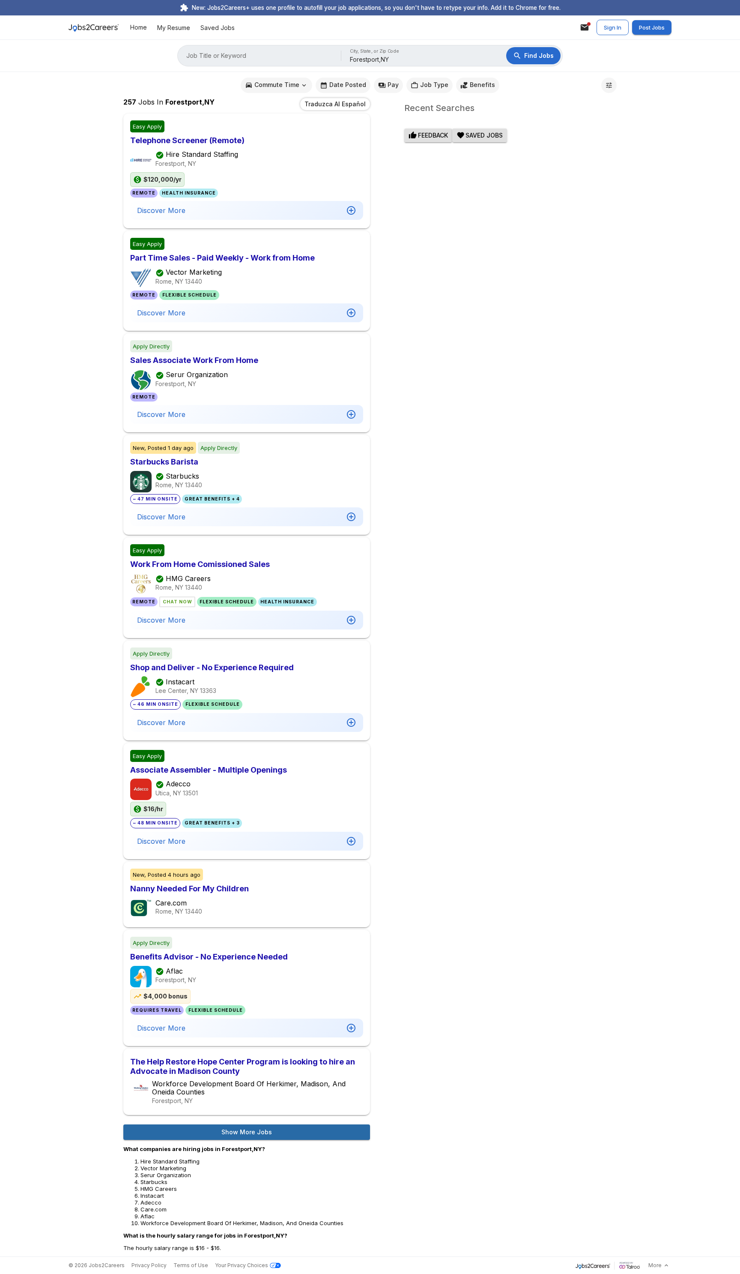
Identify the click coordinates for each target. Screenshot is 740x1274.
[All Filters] (609, 85)
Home (138, 27)
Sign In (612, 27)
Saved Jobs (217, 27)
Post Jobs (652, 27)
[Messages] (584, 27)
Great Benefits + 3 (212, 823)
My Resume (173, 27)
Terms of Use (190, 1265)
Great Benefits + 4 (212, 499)
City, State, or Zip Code (375, 51)
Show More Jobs (246, 1132)
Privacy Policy (149, 1265)
